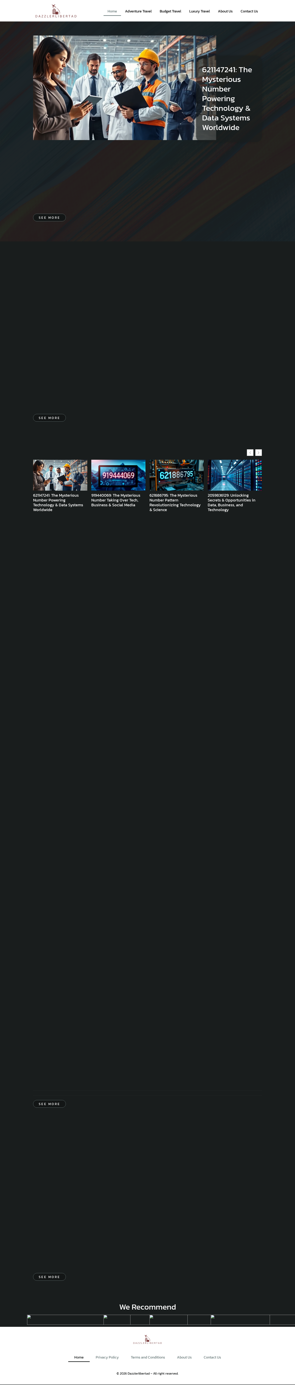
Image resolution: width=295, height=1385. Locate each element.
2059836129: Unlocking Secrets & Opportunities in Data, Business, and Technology (231, 502)
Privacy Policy (107, 1357)
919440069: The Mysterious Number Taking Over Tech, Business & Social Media (115, 500)
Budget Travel (170, 11)
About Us (225, 11)
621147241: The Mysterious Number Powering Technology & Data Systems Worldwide (227, 98)
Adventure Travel (138, 11)
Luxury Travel (199, 11)
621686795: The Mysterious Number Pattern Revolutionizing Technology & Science (175, 502)
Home (112, 11)
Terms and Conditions (148, 1357)
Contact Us (249, 11)
